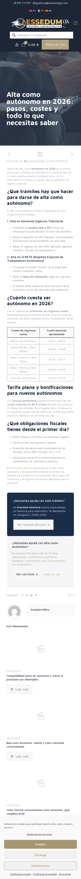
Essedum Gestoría (21, 468)
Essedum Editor (36, 161)
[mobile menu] (75, 23)
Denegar (41, 855)
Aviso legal (65, 874)
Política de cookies (20, 874)
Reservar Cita (55, 44)
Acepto (40, 844)
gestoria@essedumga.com (52, 2)
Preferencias (40, 865)
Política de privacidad (45, 874)
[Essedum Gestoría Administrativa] (40, 23)
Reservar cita (52, 574)
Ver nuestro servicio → (33, 524)
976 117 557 (24, 2)
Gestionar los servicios (39, 834)
